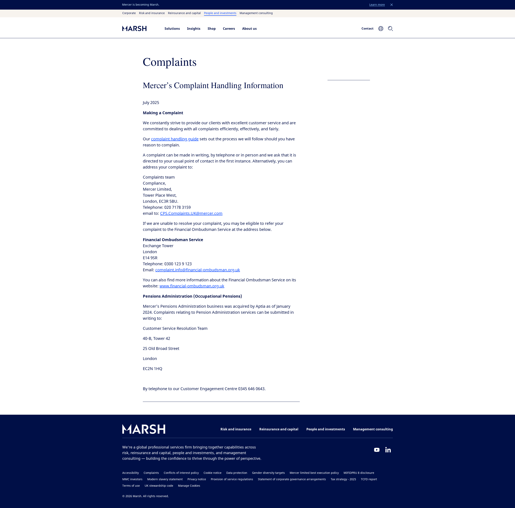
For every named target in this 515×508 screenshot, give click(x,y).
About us (249, 28)
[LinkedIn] (388, 449)
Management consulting (256, 13)
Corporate (129, 13)
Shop (212, 28)
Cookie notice (212, 473)
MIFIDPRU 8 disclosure (359, 473)
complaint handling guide (175, 139)
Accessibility (130, 473)
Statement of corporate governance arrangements (292, 479)
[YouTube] (377, 449)
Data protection (236, 473)
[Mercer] (139, 28)
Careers (229, 28)
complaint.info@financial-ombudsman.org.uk (197, 270)
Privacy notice (196, 479)
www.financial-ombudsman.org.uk (192, 286)
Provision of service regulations (232, 479)
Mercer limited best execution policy (314, 473)
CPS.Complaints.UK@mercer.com (191, 213)
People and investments (220, 13)
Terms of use (131, 486)
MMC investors (132, 479)
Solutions (172, 28)
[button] (391, 5)
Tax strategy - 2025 (343, 479)
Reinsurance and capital (184, 13)
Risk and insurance (152, 13)
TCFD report (369, 479)
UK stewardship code (159, 486)
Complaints (151, 473)
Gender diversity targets (268, 473)
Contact (368, 28)
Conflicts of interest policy (181, 473)
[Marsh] (143, 429)
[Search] (390, 28)
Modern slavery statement (165, 479)
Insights (193, 28)
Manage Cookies (189, 486)
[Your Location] (381, 28)
